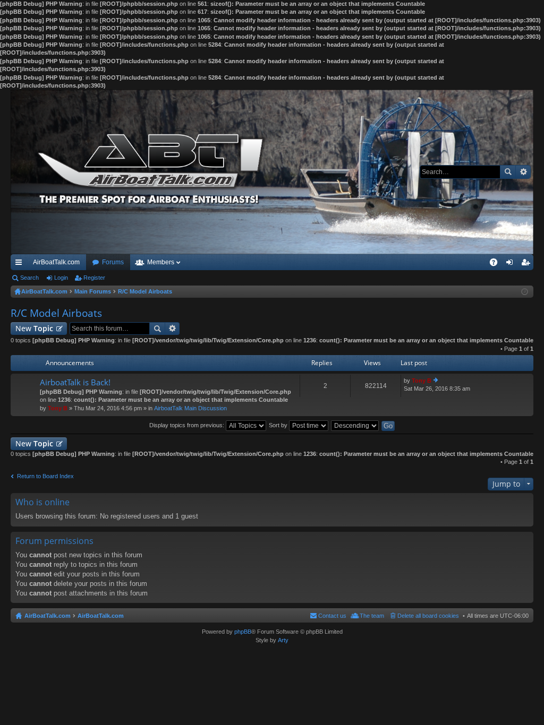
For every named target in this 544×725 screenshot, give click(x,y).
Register (94, 277)
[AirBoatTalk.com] (272, 172)
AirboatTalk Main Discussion (190, 408)
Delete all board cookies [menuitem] (428, 615)
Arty (283, 640)
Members (160, 262)
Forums (113, 262)
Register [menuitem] (527, 264)
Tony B (57, 408)
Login (61, 277)
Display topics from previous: (187, 425)
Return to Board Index (45, 476)
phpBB (242, 631)
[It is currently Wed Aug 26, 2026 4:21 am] (524, 292)
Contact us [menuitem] (332, 615)
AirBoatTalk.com (56, 262)
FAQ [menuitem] (497, 264)
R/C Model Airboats (56, 313)
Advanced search (523, 172)
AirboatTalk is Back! (75, 382)
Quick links (21, 264)
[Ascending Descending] (355, 425)
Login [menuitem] (511, 264)
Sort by (279, 425)
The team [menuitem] (372, 615)
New (34, 328)
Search (508, 172)
